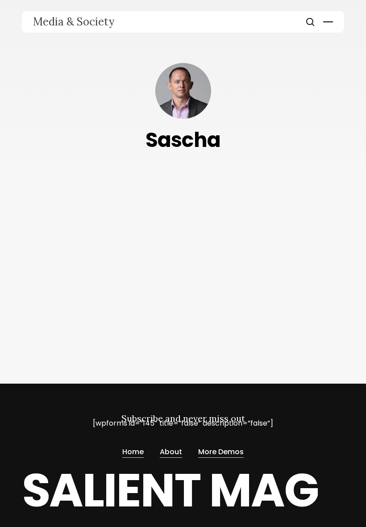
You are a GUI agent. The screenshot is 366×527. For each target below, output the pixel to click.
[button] (328, 21)
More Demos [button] (221, 452)
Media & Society (73, 22)
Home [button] (133, 452)
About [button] (171, 452)
